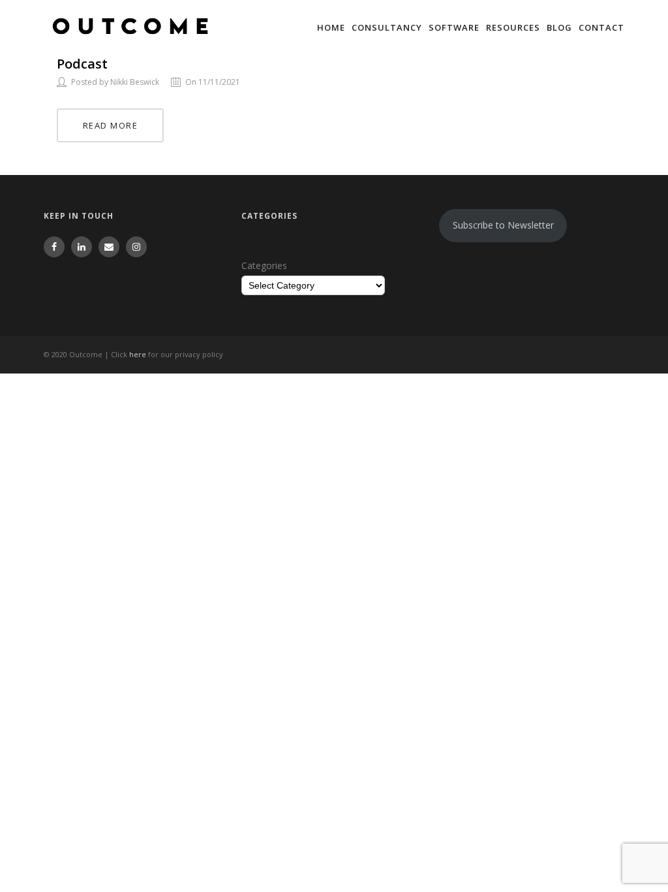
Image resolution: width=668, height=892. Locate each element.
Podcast (82, 63)
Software (454, 27)
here (137, 354)
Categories (264, 265)
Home (331, 27)
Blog (559, 27)
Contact (601, 27)
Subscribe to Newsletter (503, 225)
